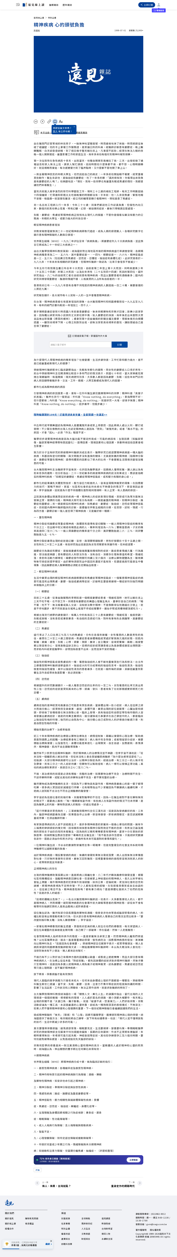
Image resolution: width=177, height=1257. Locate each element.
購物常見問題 (31, 1218)
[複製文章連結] (49, 122)
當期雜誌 (53, 4)
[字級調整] (60, 122)
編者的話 (65, 1233)
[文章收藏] (55, 121)
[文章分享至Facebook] (42, 122)
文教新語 (85, 1233)
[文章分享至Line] (35, 122)
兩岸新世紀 (86, 1223)
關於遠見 (9, 1218)
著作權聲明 (141, 1229)
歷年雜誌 (67, 4)
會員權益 (29, 1223)
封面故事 (65, 1218)
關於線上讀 (10, 1223)
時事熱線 (106, 1223)
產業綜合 (65, 1238)
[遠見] (9, 1205)
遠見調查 (106, 1218)
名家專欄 (65, 1223)
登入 (55, 131)
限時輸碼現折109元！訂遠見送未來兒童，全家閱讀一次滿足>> (70, 414)
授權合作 (9, 1228)
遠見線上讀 (39, 17)
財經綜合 (85, 1238)
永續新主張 (107, 1238)
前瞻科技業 (66, 1243)
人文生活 (85, 1228)
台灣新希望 (107, 1228)
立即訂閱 (148, 4)
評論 (38, 1170)
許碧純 (37, 30)
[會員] (159, 5)
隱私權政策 (155, 1229)
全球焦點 (85, 1218)
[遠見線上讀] (33, 4)
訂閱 (119, 344)
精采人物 (106, 1233)
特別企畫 (52, 17)
